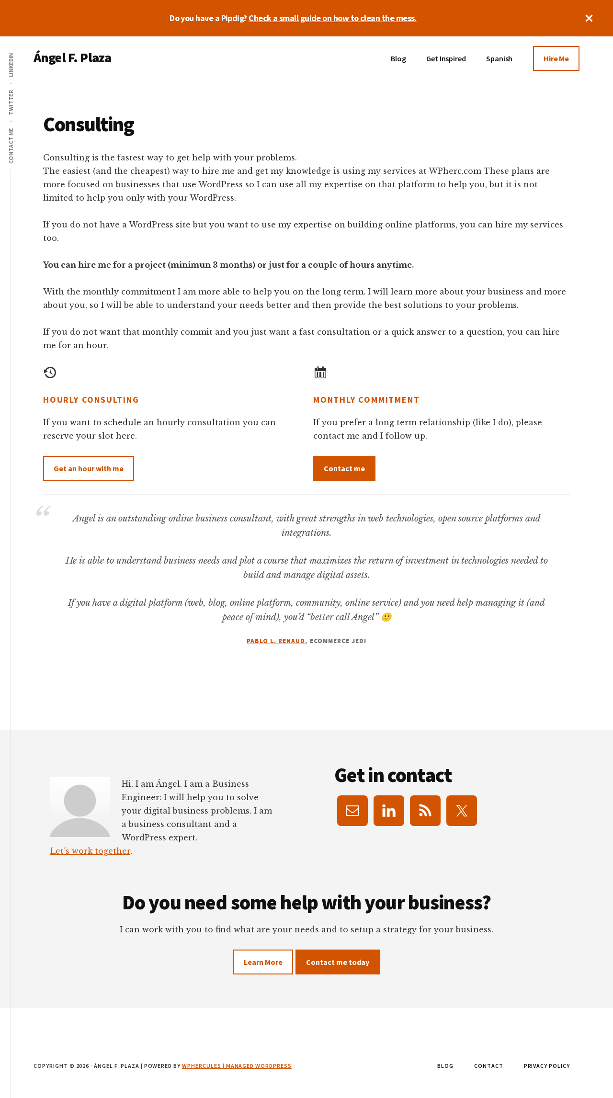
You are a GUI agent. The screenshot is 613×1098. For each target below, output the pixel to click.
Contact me (344, 468)
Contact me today (337, 962)
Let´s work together (90, 851)
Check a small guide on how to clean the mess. (333, 17)
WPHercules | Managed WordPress (237, 1065)
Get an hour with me (89, 468)
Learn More (263, 962)
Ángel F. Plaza (72, 57)
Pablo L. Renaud (276, 641)
